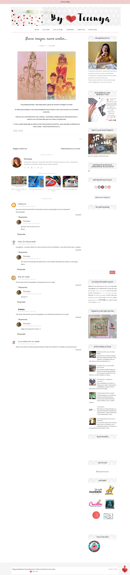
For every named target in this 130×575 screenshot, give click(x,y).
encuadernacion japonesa (100, 295)
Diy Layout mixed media (70, 189)
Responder (78, 214)
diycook (90, 295)
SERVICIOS (81, 29)
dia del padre (113, 293)
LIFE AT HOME (58, 29)
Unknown (22, 204)
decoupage (96, 293)
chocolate (114, 290)
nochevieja (109, 297)
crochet (90, 293)
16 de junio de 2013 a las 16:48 (32, 293)
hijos (49, 46)
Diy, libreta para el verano (36, 189)
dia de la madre (104, 293)
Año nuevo (108, 286)
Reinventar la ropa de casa (108, 288)
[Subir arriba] (125, 569)
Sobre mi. (97, 290)
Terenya (42, 46)
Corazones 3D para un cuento (53, 189)
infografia (90, 297)
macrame (96, 297)
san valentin (109, 300)
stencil (93, 302)
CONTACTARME (65, 2)
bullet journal (103, 290)
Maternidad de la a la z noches (70, 148)
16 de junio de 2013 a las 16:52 (32, 325)
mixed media (102, 297)
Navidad (114, 286)
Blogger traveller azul (20, 148)
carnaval (108, 290)
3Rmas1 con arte (93, 286)
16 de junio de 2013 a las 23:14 (27, 343)
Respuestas (23, 217)
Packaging (91, 288)
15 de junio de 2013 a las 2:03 (26, 244)
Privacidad (93, 29)
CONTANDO (70, 29)
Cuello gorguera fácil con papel (105, 393)
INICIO (37, 29)
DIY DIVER (46, 29)
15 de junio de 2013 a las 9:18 (31, 223)
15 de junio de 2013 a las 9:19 (31, 258)
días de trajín (24, 277)
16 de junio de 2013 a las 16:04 (27, 311)
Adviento (102, 286)
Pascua (97, 288)
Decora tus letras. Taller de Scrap (19, 189)
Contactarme (100, 407)
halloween (114, 295)
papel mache (91, 300)
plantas (96, 300)
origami (115, 297)
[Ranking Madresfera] (102, 471)
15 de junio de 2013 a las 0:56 (26, 206)
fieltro (109, 295)
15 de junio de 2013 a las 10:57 (27, 279)
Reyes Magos (91, 290)
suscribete (98, 302)
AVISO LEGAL (113, 569)
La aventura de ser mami (28, 341)
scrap (53, 46)
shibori (90, 302)
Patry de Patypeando (27, 241)
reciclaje (102, 299)
